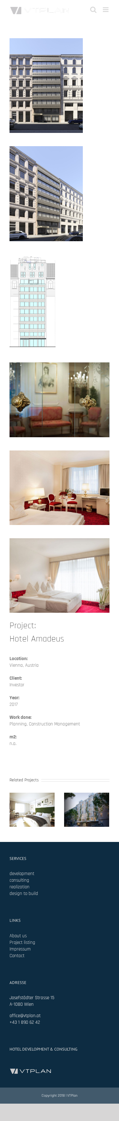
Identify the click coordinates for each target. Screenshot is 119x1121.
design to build (24, 894)
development (22, 874)
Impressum (20, 949)
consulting (19, 880)
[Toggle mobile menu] (106, 9)
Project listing (22, 942)
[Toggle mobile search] (93, 9)
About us (18, 936)
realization (20, 887)
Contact (17, 956)
